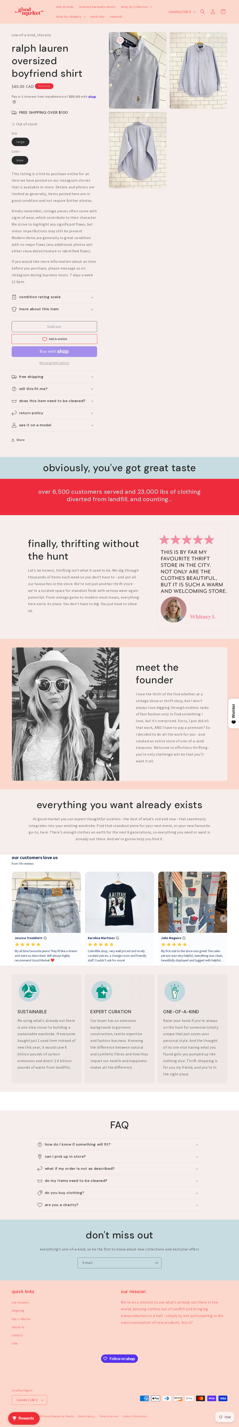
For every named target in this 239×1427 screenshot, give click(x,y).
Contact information (135, 1416)
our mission (20, 1302)
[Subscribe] (156, 1262)
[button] (136, 7)
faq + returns (21, 1319)
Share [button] (20, 440)
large (23, 143)
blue (22, 161)
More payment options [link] (54, 362)
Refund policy (86, 1416)
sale (15, 1343)
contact (17, 1335)
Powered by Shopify (62, 1416)
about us (18, 1327)
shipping (18, 1310)
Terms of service (108, 1416)
